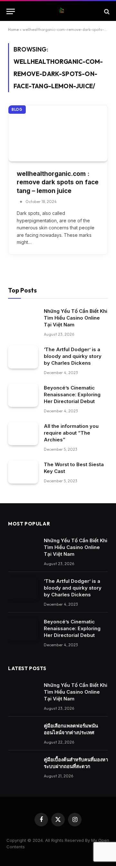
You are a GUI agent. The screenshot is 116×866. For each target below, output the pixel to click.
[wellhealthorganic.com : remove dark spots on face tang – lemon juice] (58, 133)
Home (13, 29)
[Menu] (10, 11)
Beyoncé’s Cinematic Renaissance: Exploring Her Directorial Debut (72, 394)
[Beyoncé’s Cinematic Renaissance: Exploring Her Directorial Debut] (23, 395)
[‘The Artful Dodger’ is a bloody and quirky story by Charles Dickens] (23, 357)
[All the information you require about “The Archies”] (23, 433)
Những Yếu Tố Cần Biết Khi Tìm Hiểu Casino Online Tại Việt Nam (75, 318)
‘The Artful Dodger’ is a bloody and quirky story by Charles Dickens (73, 356)
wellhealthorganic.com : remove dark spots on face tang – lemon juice (58, 182)
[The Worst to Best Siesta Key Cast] (23, 472)
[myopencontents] (61, 11)
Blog (17, 109)
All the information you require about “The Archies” (71, 433)
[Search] (106, 11)
